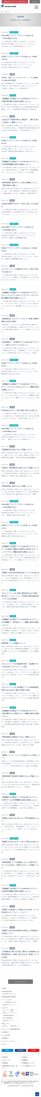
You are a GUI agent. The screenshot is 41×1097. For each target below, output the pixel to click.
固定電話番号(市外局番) (9, 997)
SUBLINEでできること (9, 994)
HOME (4, 988)
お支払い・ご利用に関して (11, 1026)
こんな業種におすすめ (9, 1002)
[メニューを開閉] (36, 7)
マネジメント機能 (8, 1010)
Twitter (7, 1050)
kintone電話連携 (7, 1018)
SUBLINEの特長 (7, 991)
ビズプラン (5, 1008)
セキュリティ (7, 1060)
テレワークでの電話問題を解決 (11, 1029)
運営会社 (5, 1057)
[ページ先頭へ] (37, 1094)
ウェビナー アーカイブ (8, 1041)
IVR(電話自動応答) (8, 1015)
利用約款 (5, 1063)
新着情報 (4, 1038)
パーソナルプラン (7, 1000)
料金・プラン (6, 1023)
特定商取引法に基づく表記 (10, 1067)
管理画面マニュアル (28, 1063)
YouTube (33, 1050)
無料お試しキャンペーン (10, 1005)
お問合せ (25, 1057)
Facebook (20, 1050)
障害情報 (25, 1060)
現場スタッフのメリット (10, 1012)
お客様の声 (5, 1032)
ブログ (4, 1044)
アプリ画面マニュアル (29, 1066)
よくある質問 (6, 1035)
